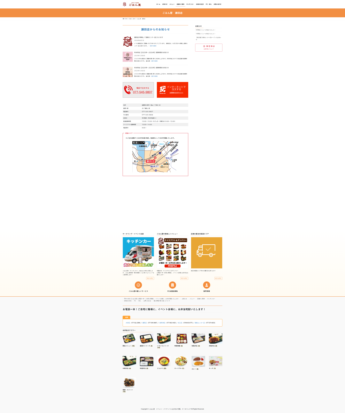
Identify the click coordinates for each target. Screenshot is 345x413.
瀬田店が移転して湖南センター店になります (148, 37)
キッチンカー (211, 298)
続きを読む (153, 46)
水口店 (180, 323)
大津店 (128, 323)
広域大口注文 (128, 300)
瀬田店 (144, 323)
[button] (208, 47)
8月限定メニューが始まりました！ (205, 30)
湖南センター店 (200, 323)
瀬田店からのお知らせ (155, 29)
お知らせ (184, 298)
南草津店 (162, 323)
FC (135, 300)
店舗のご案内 (201, 298)
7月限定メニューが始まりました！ (205, 33)
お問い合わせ (147, 300)
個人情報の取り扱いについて (162, 300)
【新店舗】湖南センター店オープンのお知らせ (208, 38)
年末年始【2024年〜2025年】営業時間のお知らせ (151, 67)
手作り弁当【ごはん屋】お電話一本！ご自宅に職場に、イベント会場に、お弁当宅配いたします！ (151, 298)
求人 (139, 300)
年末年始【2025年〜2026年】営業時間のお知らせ (151, 52)
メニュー (192, 298)
